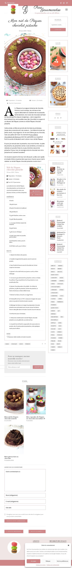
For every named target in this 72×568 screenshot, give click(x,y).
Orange (59, 332)
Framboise (60, 301)
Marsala (53, 313)
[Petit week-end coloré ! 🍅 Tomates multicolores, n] (58, 146)
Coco (61, 295)
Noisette (53, 326)
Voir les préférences (62, 561)
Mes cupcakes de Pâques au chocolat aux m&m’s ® (35, 417)
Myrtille (53, 323)
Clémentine (54, 295)
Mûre (59, 323)
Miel (62, 317)
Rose (52, 344)
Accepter (33, 561)
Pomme (60, 338)
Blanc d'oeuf (54, 274)
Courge (53, 298)
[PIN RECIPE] (36, 195)
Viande (53, 350)
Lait (59, 310)
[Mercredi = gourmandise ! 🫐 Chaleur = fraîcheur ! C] (63, 146)
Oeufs (21, 344)
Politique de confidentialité (53, 565)
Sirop (58, 344)
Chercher (58, 29)
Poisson (53, 338)
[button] (68, 545)
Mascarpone (54, 317)
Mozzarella (54, 320)
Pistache (27, 344)
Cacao (7, 344)
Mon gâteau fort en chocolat (11, 457)
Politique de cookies (41, 565)
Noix (60, 326)
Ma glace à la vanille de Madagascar (61, 181)
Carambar (53, 280)
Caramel (61, 280)
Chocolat (14, 344)
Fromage (53, 304)
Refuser (48, 561)
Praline (53, 341)
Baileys (53, 268)
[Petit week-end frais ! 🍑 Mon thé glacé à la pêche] (52, 152)
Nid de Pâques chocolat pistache (15, 168)
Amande (60, 265)
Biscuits (60, 271)
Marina (29, 31)
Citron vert (54, 292)
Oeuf (59, 329)
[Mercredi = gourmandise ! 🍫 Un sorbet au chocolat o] (52, 146)
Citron (61, 289)
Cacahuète (54, 277)
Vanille (60, 347)
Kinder (53, 310)
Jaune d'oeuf (54, 307)
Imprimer (37, 191)
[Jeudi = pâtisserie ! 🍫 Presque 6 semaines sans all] (63, 152)
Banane (60, 268)
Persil (52, 335)
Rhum (59, 341)
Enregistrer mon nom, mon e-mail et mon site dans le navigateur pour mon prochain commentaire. (25, 515)
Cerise (53, 283)
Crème (60, 298)
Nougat (53, 329)
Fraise (52, 301)
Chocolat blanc (55, 286)
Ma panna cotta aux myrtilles (60, 203)
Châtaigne (54, 289)
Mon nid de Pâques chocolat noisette (11, 417)
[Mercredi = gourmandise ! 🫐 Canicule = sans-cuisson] (58, 152)
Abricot (53, 265)
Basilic (53, 271)
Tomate (53, 347)
